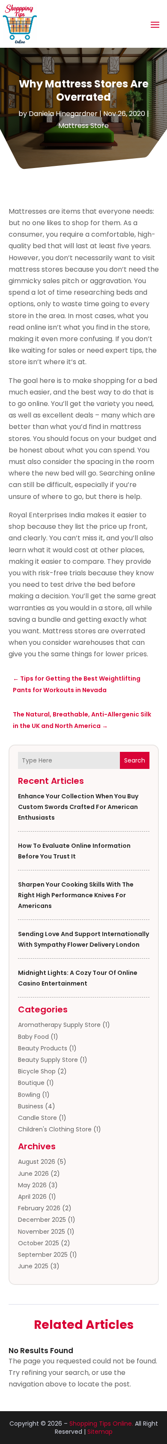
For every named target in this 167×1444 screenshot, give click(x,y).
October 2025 (38, 1243)
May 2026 (32, 1185)
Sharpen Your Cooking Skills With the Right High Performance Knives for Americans (76, 895)
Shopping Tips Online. (101, 1423)
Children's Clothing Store (55, 1129)
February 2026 (39, 1208)
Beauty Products (42, 1048)
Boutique (31, 1083)
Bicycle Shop (37, 1071)
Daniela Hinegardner (63, 114)
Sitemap (100, 1431)
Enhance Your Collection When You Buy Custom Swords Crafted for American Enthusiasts (78, 807)
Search (134, 760)
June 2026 (33, 1173)
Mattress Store (83, 125)
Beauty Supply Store (48, 1059)
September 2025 (43, 1254)
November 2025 (41, 1231)
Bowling (29, 1094)
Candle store (37, 1117)
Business (30, 1106)
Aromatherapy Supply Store (59, 1025)
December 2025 (42, 1219)
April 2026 (32, 1196)
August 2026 (36, 1161)
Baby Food (33, 1036)
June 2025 (33, 1266)
